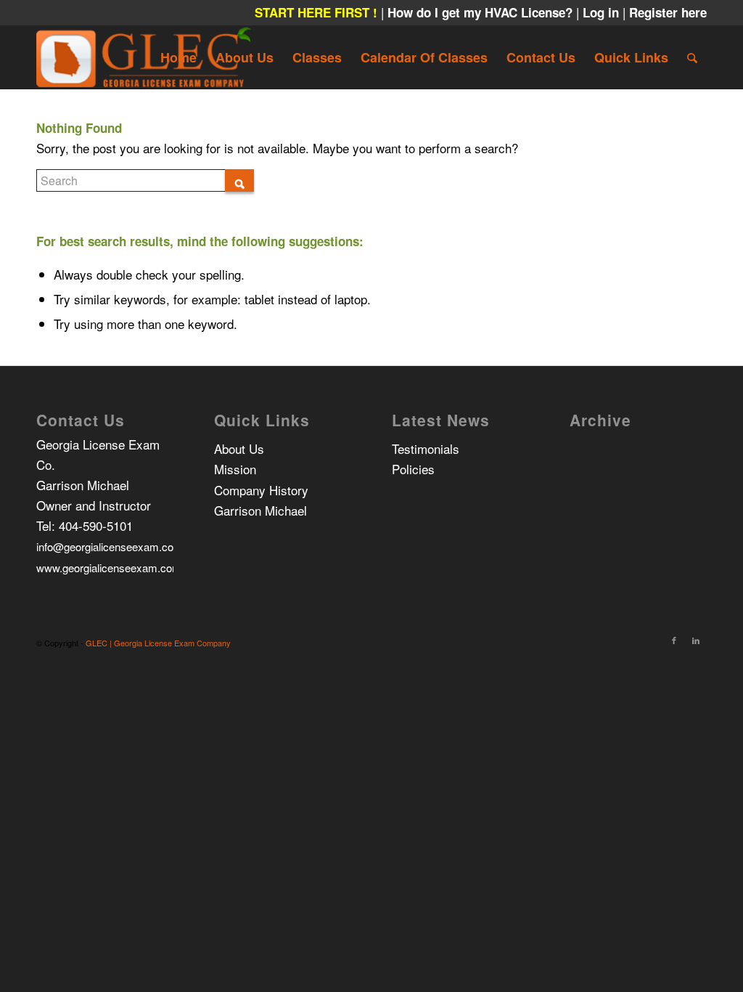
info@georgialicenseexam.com (109, 546)
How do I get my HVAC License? (481, 12)
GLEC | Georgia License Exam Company (158, 643)
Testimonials (425, 448)
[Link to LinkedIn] (696, 640)
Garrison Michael (260, 510)
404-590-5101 (96, 525)
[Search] (692, 57)
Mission (235, 469)
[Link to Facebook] (674, 640)
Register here (668, 12)
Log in (603, 12)
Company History (261, 490)
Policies (413, 469)
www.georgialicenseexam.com (108, 567)
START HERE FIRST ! (316, 12)
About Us (239, 448)
